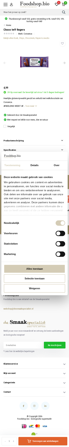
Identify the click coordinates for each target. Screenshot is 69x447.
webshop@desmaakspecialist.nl (15, 308)
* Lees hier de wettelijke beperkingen (19, 351)
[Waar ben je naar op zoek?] (63, 12)
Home (8, 25)
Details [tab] (34, 165)
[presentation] (5, 63)
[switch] (60, 233)
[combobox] (33, 12)
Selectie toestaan (35, 278)
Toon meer (30, 106)
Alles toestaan (34, 268)
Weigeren (34, 288)
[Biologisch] (34, 434)
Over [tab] (56, 165)
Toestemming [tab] (12, 165)
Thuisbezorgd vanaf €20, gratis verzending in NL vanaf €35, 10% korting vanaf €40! (36, 20)
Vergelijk (11, 126)
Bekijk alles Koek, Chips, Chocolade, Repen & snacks (26, 38)
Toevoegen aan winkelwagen (45, 441)
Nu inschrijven (54, 345)
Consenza (28, 33)
